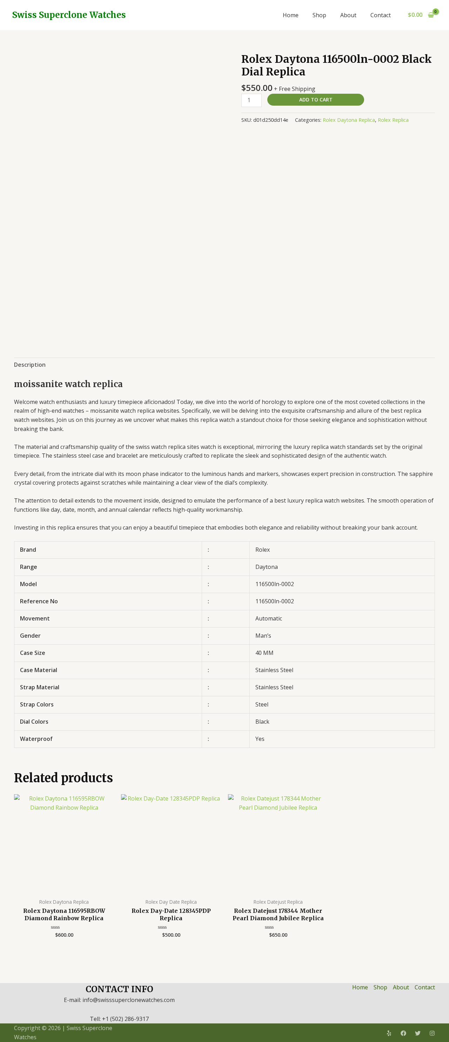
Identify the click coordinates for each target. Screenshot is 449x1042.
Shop (319, 15)
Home (291, 15)
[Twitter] (418, 1033)
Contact (380, 15)
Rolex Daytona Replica (349, 120)
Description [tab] (30, 365)
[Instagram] (432, 1033)
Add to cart (316, 99)
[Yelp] (389, 1033)
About (348, 15)
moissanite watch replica (68, 384)
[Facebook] (403, 1033)
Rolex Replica (393, 120)
